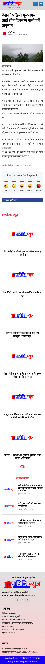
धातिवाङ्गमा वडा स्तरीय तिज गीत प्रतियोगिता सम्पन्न (29, 555)
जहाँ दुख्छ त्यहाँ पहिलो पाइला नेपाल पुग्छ (30, 505)
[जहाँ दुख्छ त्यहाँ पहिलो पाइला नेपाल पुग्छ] (9, 506)
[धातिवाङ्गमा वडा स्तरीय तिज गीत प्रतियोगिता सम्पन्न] (9, 556)
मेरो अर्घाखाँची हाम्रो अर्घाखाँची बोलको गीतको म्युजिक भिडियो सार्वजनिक (30, 488)
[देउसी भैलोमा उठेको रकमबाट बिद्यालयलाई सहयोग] (22, 234)
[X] (22, 600)
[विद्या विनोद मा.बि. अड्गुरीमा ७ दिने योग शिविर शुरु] (22, 274)
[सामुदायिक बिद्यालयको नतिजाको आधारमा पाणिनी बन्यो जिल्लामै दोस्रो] (22, 397)
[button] (35, 4)
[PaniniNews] (12, 3)
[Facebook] (18, 600)
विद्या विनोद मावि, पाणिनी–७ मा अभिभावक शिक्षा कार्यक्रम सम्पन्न (22, 375)
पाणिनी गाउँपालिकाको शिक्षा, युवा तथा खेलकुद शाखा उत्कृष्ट (22, 334)
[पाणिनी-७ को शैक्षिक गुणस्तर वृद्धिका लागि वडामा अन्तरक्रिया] (22, 437)
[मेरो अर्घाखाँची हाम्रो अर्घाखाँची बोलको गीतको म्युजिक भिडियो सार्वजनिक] (9, 489)
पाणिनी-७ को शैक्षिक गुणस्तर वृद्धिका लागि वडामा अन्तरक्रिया (22, 456)
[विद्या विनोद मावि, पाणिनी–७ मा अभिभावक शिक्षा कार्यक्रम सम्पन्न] (22, 356)
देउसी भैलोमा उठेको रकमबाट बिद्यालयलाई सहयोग (22, 253)
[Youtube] (27, 600)
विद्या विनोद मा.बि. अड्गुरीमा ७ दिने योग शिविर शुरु (22, 294)
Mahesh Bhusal (31, 661)
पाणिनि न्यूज (11, 32)
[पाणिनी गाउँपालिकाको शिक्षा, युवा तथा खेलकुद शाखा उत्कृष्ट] (22, 315)
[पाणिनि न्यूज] (4, 33)
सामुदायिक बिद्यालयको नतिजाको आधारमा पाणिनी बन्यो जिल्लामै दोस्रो (22, 416)
